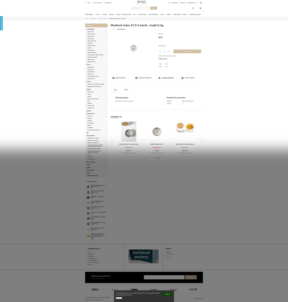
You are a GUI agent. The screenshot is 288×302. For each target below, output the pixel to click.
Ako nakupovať (182, 2)
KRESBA (89, 89)
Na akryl (89, 125)
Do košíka (125, 132)
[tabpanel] (129, 139)
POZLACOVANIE (90, 136)
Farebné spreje (90, 50)
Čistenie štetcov (91, 78)
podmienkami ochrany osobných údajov (113, 278)
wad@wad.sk (168, 252)
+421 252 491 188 (169, 254)
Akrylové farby (90, 36)
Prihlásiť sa (191, 277)
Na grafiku (89, 121)
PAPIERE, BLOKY (91, 113)
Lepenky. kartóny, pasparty (93, 130)
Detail (132, 132)
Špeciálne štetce (91, 72)
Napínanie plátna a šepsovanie (94, 86)
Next (202, 140)
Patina (88, 154)
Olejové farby (90, 32)
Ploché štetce (90, 69)
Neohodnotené (121, 29)
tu (132, 295)
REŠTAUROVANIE (91, 162)
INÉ (87, 133)
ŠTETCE (89, 64)
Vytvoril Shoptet (200, 298)
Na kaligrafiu (90, 127)
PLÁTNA (89, 81)
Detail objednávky (191, 2)
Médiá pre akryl (90, 59)
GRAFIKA (89, 111)
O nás (169, 2)
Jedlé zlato (90, 157)
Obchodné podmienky (93, 260)
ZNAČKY (89, 173)
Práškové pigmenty (91, 52)
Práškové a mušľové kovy (93, 143)
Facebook (86, 2)
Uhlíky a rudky (90, 92)
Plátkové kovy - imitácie (92, 140)
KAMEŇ (88, 167)
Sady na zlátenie (91, 159)
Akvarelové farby (91, 34)
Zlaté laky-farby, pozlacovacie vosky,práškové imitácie (94, 151)
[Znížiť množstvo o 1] (160, 51)
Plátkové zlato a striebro (93, 138)
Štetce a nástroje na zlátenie (94, 148)
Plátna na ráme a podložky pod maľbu (95, 84)
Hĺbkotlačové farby (91, 41)
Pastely (89, 96)
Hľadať (153, 8)
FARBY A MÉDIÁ (90, 29)
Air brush (89, 48)
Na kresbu (89, 118)
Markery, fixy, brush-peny (93, 99)
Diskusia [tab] (126, 90)
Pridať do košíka (187, 51)
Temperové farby (91, 45)
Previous (112, 140)
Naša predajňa (175, 2)
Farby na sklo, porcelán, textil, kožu (95, 55)
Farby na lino (90, 43)
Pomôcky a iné (90, 108)
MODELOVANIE (90, 170)
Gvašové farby (90, 38)
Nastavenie (118, 298)
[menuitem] (90, 15)
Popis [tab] (115, 90)
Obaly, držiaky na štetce (92, 76)
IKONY (88, 165)
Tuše (88, 101)
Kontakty (90, 264)
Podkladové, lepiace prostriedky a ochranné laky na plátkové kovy (95, 145)
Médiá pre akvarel (91, 61)
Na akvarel (89, 116)
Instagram (89, 2)
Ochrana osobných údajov (93, 262)
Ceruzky (89, 94)
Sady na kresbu (90, 105)
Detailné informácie (163, 58)
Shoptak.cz (101, 300)
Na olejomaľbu (90, 123)
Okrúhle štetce (90, 67)
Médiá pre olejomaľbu (92, 57)
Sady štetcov (90, 74)
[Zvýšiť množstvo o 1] (168, 51)
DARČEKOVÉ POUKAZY (92, 176)
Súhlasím (167, 294)
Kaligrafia (89, 103)
